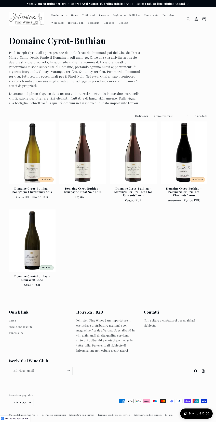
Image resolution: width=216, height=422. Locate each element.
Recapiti (169, 415)
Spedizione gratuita (21, 326)
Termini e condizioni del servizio (114, 415)
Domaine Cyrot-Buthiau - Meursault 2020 (32, 278)
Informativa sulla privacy (81, 415)
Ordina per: (142, 116)
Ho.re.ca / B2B (89, 312)
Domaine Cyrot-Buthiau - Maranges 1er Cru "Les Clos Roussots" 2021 (133, 192)
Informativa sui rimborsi (54, 415)
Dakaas (24, 418)
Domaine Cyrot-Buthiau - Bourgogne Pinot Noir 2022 (83, 190)
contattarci (120, 350)
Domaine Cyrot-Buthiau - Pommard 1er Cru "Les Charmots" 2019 (184, 192)
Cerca (12, 320)
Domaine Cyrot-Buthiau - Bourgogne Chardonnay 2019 (32, 190)
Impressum (16, 332)
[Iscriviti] (68, 371)
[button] (59, 15)
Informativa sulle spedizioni (148, 415)
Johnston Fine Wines (27, 415)
